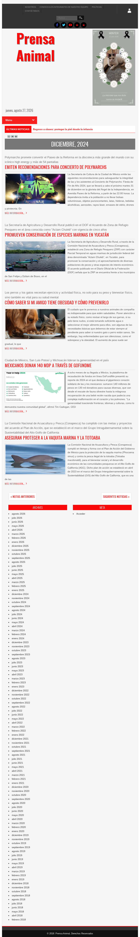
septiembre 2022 (21, 702)
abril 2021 (17, 770)
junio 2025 (17, 570)
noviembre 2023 (20, 646)
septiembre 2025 (21, 558)
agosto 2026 (18, 513)
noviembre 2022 (20, 694)
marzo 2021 (18, 775)
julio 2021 (17, 758)
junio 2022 (17, 714)
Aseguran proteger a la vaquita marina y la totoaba (52, 437)
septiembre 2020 (21, 799)
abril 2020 (17, 819)
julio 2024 (17, 614)
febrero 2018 (19, 919)
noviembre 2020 (20, 791)
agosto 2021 (18, 754)
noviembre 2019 (20, 839)
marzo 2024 (18, 630)
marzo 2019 (18, 871)
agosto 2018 (18, 899)
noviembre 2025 (20, 550)
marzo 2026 (18, 534)
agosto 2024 (18, 610)
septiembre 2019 (21, 847)
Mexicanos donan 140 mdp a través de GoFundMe (48, 365)
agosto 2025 (18, 562)
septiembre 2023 (21, 654)
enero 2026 (18, 542)
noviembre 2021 (20, 742)
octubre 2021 (19, 746)
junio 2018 (17, 907)
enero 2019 (18, 879)
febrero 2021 (19, 778)
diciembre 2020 (20, 787)
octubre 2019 (19, 843)
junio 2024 (17, 618)
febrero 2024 (19, 634)
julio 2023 (17, 662)
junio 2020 (17, 811)
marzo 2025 (18, 582)
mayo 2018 (18, 911)
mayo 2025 (18, 574)
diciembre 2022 (20, 690)
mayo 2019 (18, 863)
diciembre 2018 (20, 883)
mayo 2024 (18, 622)
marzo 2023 (18, 678)
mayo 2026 (18, 525)
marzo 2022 (18, 726)
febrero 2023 (19, 682)
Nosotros (30, 7)
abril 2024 (17, 626)
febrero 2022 (19, 730)
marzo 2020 (18, 823)
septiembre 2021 (21, 750)
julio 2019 (17, 855)
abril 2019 (17, 867)
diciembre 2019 (20, 835)
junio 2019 (17, 859)
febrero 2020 (19, 827)
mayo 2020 (18, 815)
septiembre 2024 (21, 606)
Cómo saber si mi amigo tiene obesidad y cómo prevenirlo (57, 302)
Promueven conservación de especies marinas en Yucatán (57, 234)
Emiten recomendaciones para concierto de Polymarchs (56, 167)
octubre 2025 (19, 554)
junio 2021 (17, 762)
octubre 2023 (19, 650)
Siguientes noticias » (116, 496)
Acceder (80, 513)
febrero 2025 (19, 586)
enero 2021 (18, 783)
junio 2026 (17, 521)
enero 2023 (18, 686)
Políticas (97, 7)
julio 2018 (17, 903)
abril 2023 (17, 674)
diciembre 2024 (20, 594)
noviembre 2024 (20, 598)
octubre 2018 (19, 891)
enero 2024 (18, 638)
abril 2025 (17, 578)
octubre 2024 (19, 602)
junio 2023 (17, 666)
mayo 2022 (18, 718)
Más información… (14, 213)
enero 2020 (18, 831)
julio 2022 (17, 710)
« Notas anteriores (23, 496)
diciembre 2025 (20, 545)
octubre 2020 (19, 795)
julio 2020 (17, 807)
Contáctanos (32, 11)
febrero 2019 (19, 875)
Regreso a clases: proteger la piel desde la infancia (63, 129)
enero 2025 (18, 590)
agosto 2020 (18, 803)
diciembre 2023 (20, 642)
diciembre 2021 (20, 738)
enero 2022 (18, 734)
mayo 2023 (18, 670)
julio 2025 (17, 566)
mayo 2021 (18, 767)
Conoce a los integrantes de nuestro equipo (64, 7)
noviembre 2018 (20, 887)
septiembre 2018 (21, 895)
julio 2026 (17, 517)
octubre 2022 (19, 698)
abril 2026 (17, 529)
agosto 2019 (18, 851)
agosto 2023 (18, 658)
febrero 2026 (19, 537)
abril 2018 (17, 915)
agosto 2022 (18, 706)
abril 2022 (17, 722)
